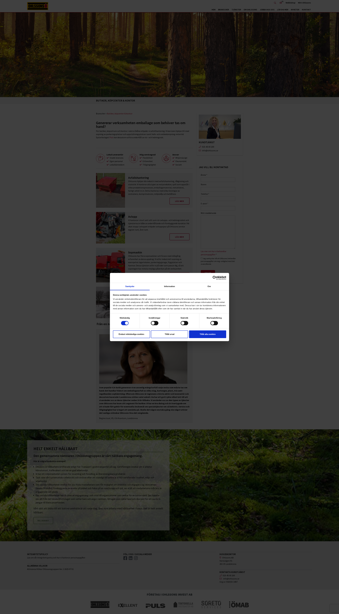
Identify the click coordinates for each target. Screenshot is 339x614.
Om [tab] (209, 286)
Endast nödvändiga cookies (131, 334)
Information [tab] (169, 286)
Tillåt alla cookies (208, 334)
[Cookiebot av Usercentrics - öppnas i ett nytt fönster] (214, 278)
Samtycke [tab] (129, 286)
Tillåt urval (169, 334)
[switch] (154, 323)
